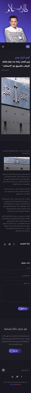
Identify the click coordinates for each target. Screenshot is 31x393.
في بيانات (12, 384)
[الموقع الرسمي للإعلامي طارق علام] (15, 8)
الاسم (28, 268)
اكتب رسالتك (27, 283)
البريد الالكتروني (26, 275)
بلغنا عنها (15, 351)
